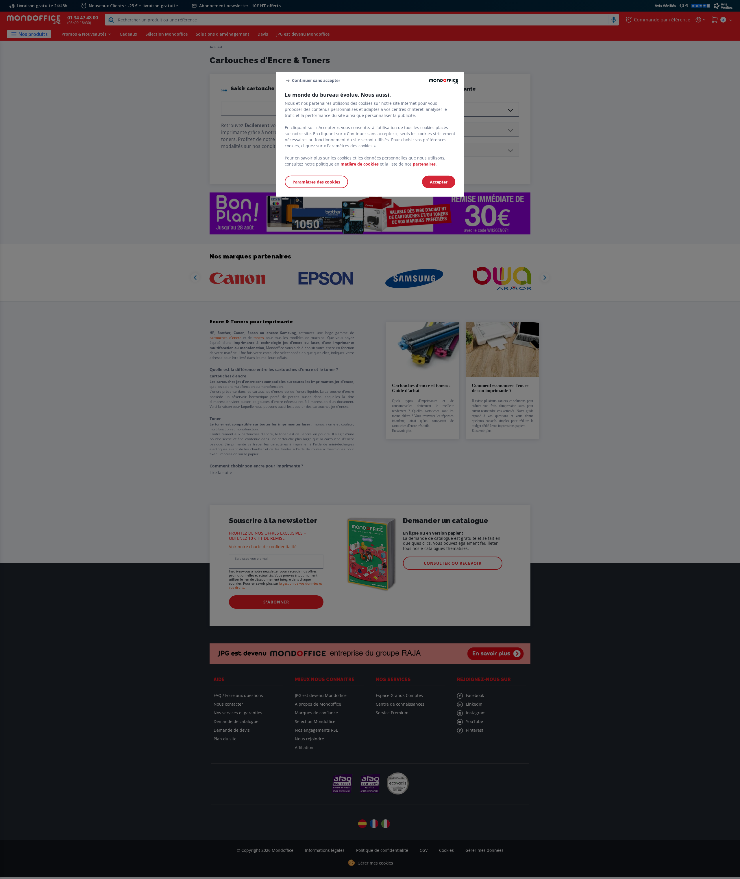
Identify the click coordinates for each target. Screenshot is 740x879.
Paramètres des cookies (316, 182)
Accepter (438, 182)
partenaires (424, 164)
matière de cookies (360, 164)
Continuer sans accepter (316, 80)
